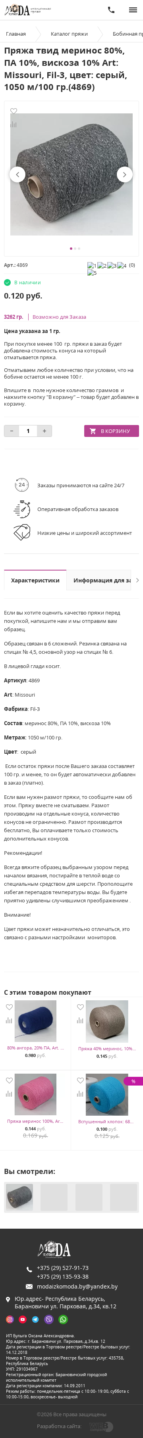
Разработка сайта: (59, 1426)
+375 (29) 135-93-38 (63, 1276)
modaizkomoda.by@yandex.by (77, 1286)
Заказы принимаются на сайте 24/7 (80, 485)
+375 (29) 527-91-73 (63, 1267)
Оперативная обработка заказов (77, 509)
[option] (71, 174)
